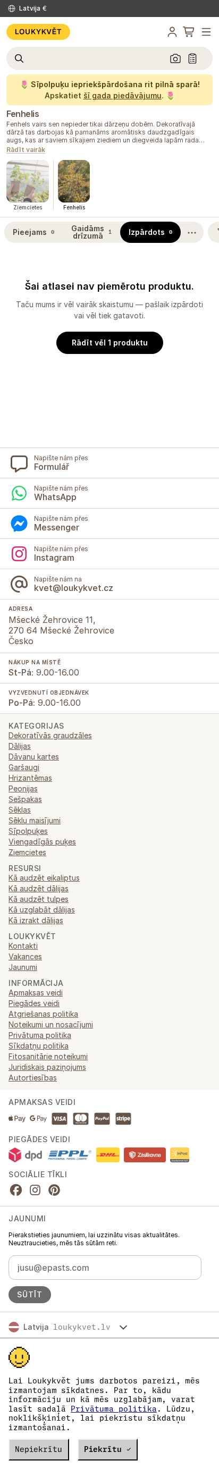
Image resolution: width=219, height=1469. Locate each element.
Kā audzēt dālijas (39, 888)
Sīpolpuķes (28, 830)
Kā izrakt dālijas (36, 920)
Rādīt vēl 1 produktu (110, 342)
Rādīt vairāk (25, 150)
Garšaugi (24, 767)
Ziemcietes (27, 852)
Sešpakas (25, 799)
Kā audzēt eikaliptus (44, 877)
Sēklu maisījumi (35, 820)
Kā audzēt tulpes (39, 899)
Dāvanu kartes (34, 756)
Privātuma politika (114, 1409)
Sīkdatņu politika (39, 1045)
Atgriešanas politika (43, 1013)
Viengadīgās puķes (42, 841)
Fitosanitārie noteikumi (48, 1056)
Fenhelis (22, 113)
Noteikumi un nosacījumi (51, 1024)
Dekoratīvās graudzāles (50, 735)
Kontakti (23, 945)
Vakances (25, 956)
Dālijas (20, 745)
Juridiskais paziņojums (47, 1066)
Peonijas (23, 788)
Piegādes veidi (34, 1003)
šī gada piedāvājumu (122, 95)
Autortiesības (33, 1077)
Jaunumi (23, 967)
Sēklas (20, 809)
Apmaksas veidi (36, 992)
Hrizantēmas (30, 777)
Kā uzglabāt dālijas (42, 909)
